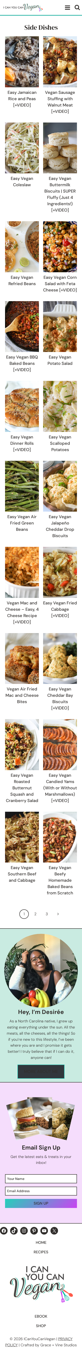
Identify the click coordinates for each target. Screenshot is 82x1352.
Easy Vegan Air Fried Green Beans (22, 523)
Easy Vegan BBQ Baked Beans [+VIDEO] (22, 363)
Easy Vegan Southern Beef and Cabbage (22, 874)
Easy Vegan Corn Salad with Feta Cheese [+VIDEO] (60, 284)
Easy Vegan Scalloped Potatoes (60, 443)
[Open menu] (66, 7)
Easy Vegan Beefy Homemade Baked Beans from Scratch (60, 880)
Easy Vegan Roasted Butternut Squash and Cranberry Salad (22, 787)
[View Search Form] (77, 7)
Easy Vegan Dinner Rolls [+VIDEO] (22, 443)
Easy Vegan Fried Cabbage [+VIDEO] (60, 609)
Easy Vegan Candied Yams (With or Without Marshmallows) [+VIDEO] (60, 787)
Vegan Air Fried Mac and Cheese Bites (22, 695)
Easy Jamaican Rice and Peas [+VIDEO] (22, 99)
